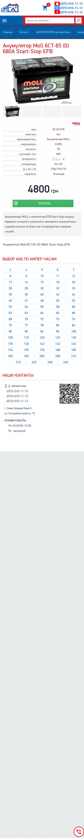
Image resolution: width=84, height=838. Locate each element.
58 (57, 307)
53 (10, 307)
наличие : (31, 134)
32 (57, 288)
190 (73, 350)
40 (42, 294)
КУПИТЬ (45, 203)
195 (26, 356)
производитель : (27, 139)
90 (26, 331)
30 (42, 288)
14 (26, 282)
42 (57, 294)
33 (73, 288)
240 (65, 362)
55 (42, 307)
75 (10, 325)
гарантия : (30, 174)
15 (42, 282)
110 (26, 338)
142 (42, 344)
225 (34, 362)
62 (10, 313)
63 (26, 313)
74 (73, 319)
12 (73, 276)
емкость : (31, 149)
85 (10, 331)
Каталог (24, 32)
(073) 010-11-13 (72, 4)
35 (10, 294)
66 (73, 313)
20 (73, 282)
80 (57, 325)
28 (26, 288)
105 (10, 338)
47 (26, 301)
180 (57, 350)
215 (18, 362)
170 (42, 350)
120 (42, 338)
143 (57, 344)
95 (57, 331)
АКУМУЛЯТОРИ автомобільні (53, 32)
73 (57, 319)
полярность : (29, 159)
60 (73, 307)
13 (10, 282)
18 (57, 282)
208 (57, 356)
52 (73, 301)
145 (73, 344)
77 (26, 325)
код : (34, 129)
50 (57, 301)
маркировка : (29, 144)
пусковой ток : (28, 154)
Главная (7, 32)
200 (42, 356)
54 (26, 307)
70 (26, 319)
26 (10, 288)
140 (26, 344)
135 (10, 344)
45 (10, 301)
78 (42, 325)
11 (57, 276)
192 (10, 356)
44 (73, 294)
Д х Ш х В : (30, 169)
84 (73, 325)
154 (10, 350)
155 (26, 350)
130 (73, 338)
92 (42, 331)
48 (42, 301)
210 (73, 356)
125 (57, 338)
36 (26, 294)
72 (42, 319)
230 (50, 362)
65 (57, 313)
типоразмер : (29, 164)
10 (42, 276)
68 (10, 319)
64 (42, 313)
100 (73, 331)
